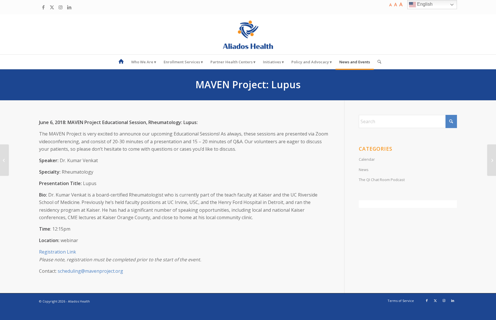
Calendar (367, 159)
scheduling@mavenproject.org (90, 271)
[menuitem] (121, 62)
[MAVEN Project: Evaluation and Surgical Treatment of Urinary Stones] (4, 160)
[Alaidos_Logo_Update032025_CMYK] (248, 34)
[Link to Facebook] (43, 7)
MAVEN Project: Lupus (248, 84)
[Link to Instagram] (60, 7)
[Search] (377, 62)
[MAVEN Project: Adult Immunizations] (491, 160)
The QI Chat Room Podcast (382, 179)
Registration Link (57, 252)
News (364, 169)
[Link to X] (52, 7)
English (424, 4)
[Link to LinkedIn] (69, 7)
